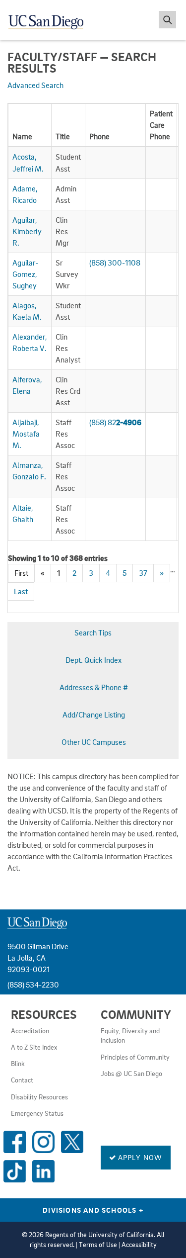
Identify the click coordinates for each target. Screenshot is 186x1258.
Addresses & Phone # (94, 687)
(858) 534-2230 (33, 984)
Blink (18, 1064)
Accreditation (30, 1031)
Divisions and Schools (93, 1209)
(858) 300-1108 (114, 263)
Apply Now (139, 1157)
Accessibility (139, 1245)
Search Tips (93, 632)
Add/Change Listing (93, 714)
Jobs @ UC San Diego (131, 1074)
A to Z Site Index (34, 1047)
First (21, 573)
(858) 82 (115, 422)
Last (21, 591)
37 (143, 573)
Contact (22, 1080)
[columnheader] (30, 125)
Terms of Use (98, 1245)
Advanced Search (35, 85)
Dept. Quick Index (93, 660)
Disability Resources (39, 1097)
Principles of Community (135, 1057)
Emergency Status (37, 1113)
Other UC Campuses (94, 742)
